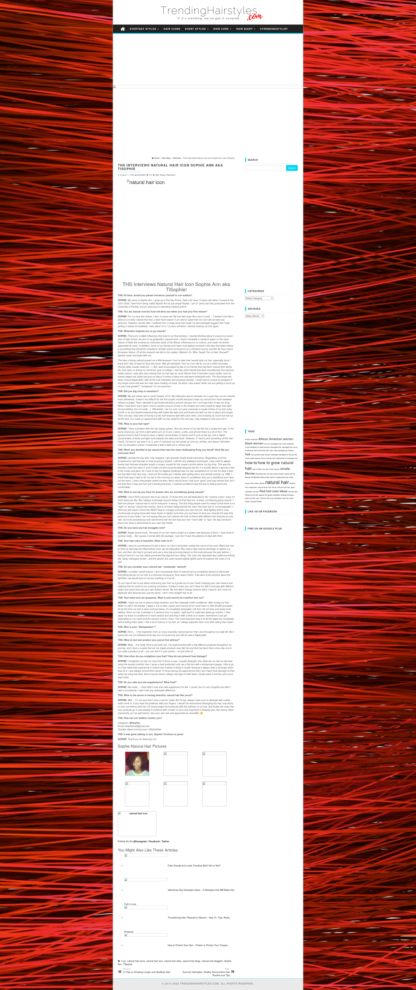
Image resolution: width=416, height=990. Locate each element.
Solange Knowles (287, 495)
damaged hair (276, 447)
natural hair (277, 481)
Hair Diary (245, 28)
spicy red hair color (252, 498)
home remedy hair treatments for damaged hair (279, 458)
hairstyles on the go (286, 454)
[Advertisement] (208, 59)
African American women (276, 438)
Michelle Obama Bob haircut (264, 477)
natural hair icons (136, 961)
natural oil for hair (264, 487)
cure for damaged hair (272, 443)
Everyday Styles (143, 28)
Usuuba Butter (256, 501)
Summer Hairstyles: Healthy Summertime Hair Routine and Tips (206, 972)
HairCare (171, 175)
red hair (256, 491)
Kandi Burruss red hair (264, 474)
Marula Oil (249, 477)
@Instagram (140, 841)
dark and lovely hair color (263, 450)
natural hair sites (172, 961)
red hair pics (293, 491)
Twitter (165, 841)
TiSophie (127, 964)
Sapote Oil (263, 495)
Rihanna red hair (251, 495)
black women (254, 443)
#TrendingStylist (274, 28)
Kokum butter (278, 474)
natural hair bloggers (212, 961)
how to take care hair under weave (265, 469)
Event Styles (196, 28)
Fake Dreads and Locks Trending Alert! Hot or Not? (194, 865)
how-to (251, 462)
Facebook (154, 841)
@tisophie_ (135, 722)
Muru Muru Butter (258, 483)
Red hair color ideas (273, 491)
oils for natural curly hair (281, 487)
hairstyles (274, 454)
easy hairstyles (279, 450)
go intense (290, 450)
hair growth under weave (260, 454)
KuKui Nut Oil (290, 474)
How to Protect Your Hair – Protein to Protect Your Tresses (198, 945)
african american (251, 439)
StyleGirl (141, 175)
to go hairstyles (275, 498)
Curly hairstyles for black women (257, 447)
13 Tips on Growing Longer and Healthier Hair (146, 970)
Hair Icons (172, 28)
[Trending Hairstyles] (122, 28)
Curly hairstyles (288, 443)
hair (247, 454)
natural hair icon (154, 961)
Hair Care (221, 28)
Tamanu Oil (264, 498)
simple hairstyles (273, 495)
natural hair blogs (191, 961)
